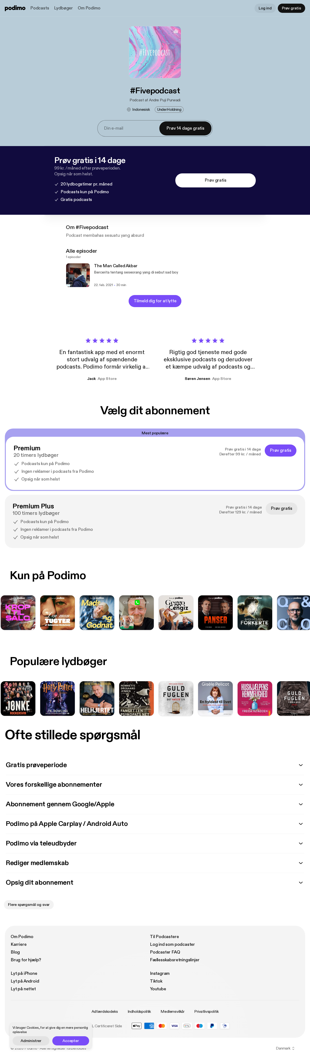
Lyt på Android (25, 981)
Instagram (160, 973)
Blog (15, 952)
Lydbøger (63, 8)
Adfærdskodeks (105, 1011)
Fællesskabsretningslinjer (175, 960)
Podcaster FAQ (165, 952)
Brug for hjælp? (26, 960)
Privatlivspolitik (206, 1011)
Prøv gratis (291, 8)
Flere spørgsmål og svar (29, 904)
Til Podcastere (164, 937)
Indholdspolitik (139, 1011)
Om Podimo (89, 8)
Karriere (19, 944)
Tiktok (156, 981)
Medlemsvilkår (173, 1011)
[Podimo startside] (15, 8)
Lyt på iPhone (24, 973)
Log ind (265, 8)
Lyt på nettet (23, 989)
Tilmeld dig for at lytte (155, 301)
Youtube (158, 989)
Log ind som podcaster (172, 944)
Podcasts (39, 8)
